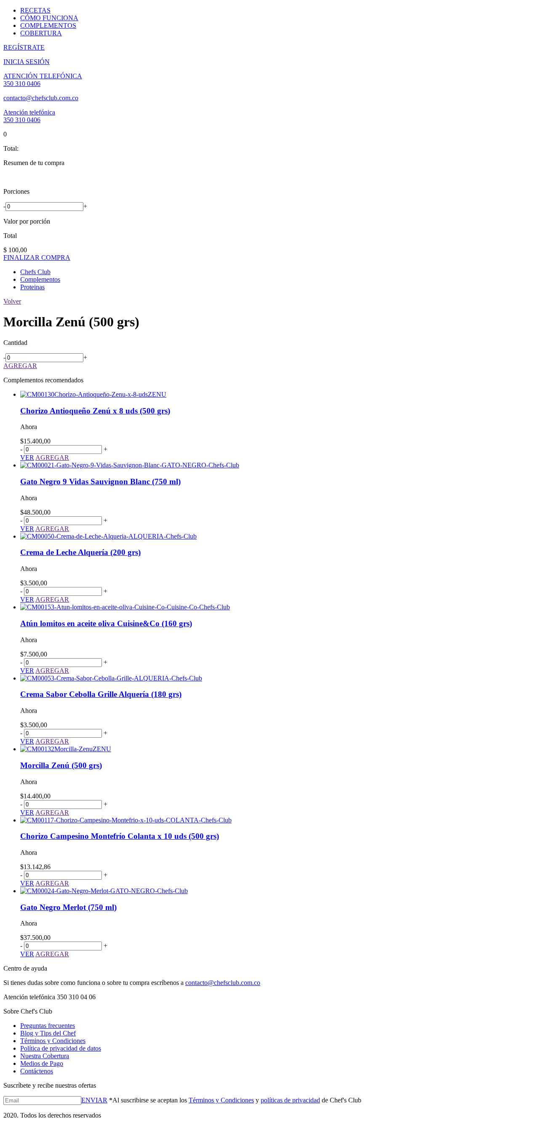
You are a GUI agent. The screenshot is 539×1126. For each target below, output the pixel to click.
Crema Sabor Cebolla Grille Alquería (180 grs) (100, 694)
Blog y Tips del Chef (48, 1033)
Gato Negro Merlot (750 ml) (68, 907)
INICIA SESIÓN (26, 61)
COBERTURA (41, 33)
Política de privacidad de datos (60, 1048)
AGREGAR (20, 365)
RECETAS (35, 10)
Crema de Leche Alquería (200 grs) (80, 552)
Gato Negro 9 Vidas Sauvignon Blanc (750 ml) (100, 481)
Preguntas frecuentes (47, 1025)
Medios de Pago (41, 1063)
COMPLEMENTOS (48, 25)
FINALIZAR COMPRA (36, 257)
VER (27, 457)
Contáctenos (36, 1071)
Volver (12, 301)
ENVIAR (94, 1100)
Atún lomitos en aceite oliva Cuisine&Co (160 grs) (106, 623)
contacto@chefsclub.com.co (40, 97)
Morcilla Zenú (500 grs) (61, 765)
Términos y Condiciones (52, 1040)
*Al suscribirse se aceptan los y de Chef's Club (234, 1100)
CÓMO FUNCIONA (49, 17)
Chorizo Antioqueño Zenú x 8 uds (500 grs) (95, 410)
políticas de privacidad (290, 1100)
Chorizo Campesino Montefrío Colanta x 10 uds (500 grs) (119, 836)
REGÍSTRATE (24, 47)
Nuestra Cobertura (44, 1055)
